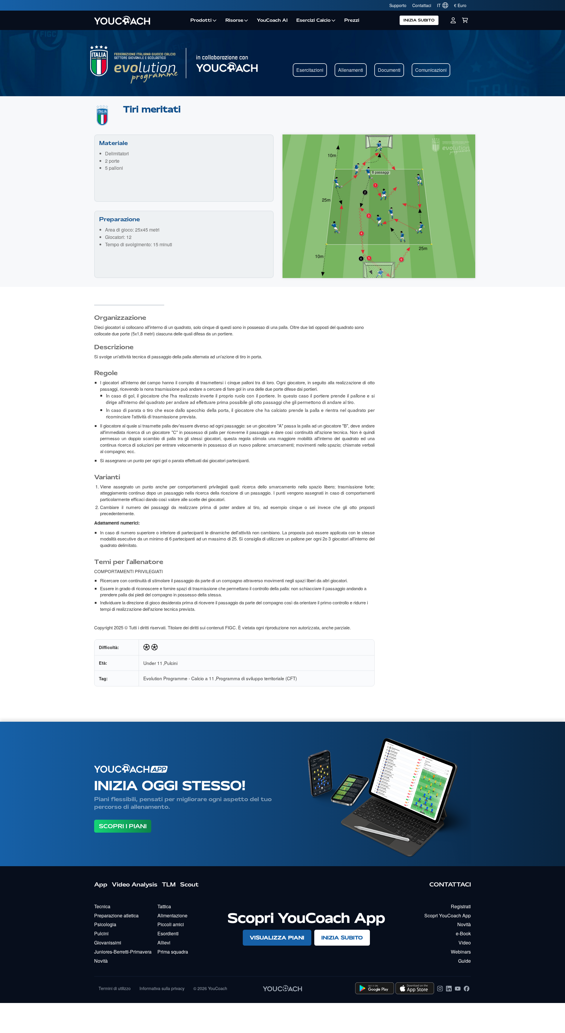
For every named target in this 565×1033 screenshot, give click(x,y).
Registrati (461, 906)
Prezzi (351, 20)
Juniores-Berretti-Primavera (123, 951)
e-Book (463, 933)
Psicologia (105, 924)
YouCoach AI (272, 20)
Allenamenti (350, 69)
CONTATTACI (450, 884)
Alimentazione (172, 915)
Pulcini (170, 663)
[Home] (140, 20)
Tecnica (102, 906)
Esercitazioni (309, 69)
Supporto (397, 5)
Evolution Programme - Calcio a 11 (178, 678)
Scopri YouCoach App (447, 915)
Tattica (164, 906)
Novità (101, 960)
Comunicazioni (431, 69)
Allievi (163, 942)
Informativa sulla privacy (162, 988)
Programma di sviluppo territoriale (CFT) (256, 678)
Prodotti (201, 20)
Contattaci (421, 5)
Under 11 (152, 663)
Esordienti (168, 933)
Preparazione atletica (116, 915)
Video (464, 942)
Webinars (461, 951)
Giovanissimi (107, 942)
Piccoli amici (170, 924)
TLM (169, 884)
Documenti (389, 69)
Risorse (234, 20)
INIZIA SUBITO (419, 20)
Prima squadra (172, 951)
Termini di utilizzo (115, 988)
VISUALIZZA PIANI (277, 937)
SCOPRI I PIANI (123, 826)
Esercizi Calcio (313, 20)
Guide (464, 960)
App (100, 884)
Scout (189, 884)
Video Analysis (134, 884)
